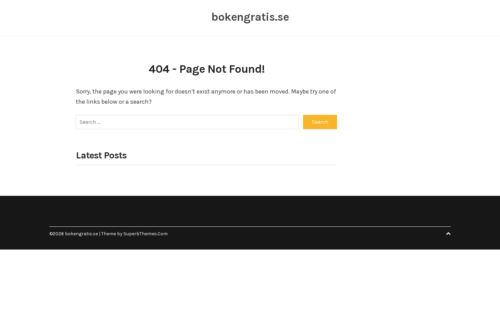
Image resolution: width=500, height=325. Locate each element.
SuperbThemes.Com (145, 234)
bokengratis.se (250, 17)
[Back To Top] (448, 233)
